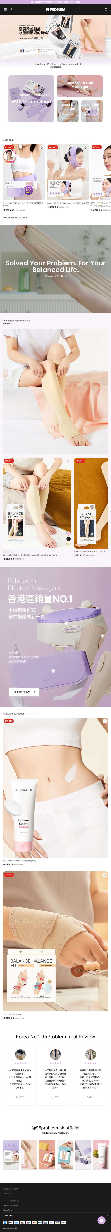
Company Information (11, 1189)
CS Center (7, 1193)
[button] (5, 9)
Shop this (7, 323)
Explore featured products (15, 217)
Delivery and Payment (11, 1205)
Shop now (79, 91)
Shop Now (66, 118)
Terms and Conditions (11, 1201)
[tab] (49, 54)
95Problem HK (12, 1228)
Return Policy (8, 1210)
